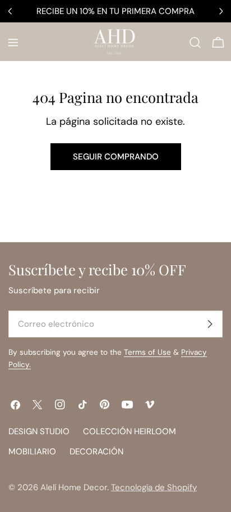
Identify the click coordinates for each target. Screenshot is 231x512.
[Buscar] (195, 42)
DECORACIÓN (96, 451)
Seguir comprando (116, 156)
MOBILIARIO (32, 451)
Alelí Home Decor (73, 487)
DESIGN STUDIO (39, 431)
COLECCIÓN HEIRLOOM (129, 431)
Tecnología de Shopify (154, 487)
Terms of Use (147, 352)
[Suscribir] (209, 324)
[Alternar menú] (13, 42)
